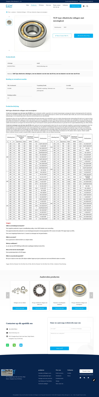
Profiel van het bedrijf (60, 373)
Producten (33, 5)
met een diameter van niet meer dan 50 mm (42, 264)
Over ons (48, 5)
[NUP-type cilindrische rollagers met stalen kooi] (19, 290)
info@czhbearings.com (14, 332)
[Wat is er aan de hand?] (9, 346)
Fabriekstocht (58, 375)
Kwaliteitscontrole (59, 378)
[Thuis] (12, 6)
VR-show (41, 5)
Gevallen (69, 373)
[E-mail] (22, 346)
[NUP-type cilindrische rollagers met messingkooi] (32, 33)
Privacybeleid (15, 394)
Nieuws (68, 375)
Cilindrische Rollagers (21, 12)
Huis (27, 5)
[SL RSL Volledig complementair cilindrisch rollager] (59, 290)
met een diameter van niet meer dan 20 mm (20, 264)
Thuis (9, 12)
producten (14, 12)
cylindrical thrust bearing (60, 264)
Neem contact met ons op (56, 6)
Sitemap (57, 381)
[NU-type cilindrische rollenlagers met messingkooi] (39, 290)
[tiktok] (94, 380)
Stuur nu (58, 348)
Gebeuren (65, 5)
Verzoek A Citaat (75, 6)
